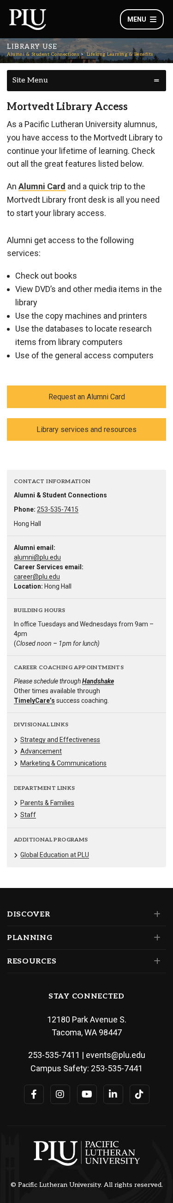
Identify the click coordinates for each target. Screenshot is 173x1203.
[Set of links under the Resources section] (155, 961)
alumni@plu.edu (37, 557)
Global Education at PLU (54, 854)
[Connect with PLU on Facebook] (34, 1094)
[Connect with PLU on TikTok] (139, 1094)
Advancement (41, 751)
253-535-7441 (117, 1068)
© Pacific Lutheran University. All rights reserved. (87, 1185)
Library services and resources (86, 429)
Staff (28, 814)
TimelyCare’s (34, 700)
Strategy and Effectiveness (60, 739)
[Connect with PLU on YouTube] (87, 1094)
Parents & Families (47, 802)
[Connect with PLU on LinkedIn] (113, 1094)
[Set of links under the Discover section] (155, 914)
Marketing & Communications (63, 763)
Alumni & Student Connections (43, 54)
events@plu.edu (115, 1055)
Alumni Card (42, 186)
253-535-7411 (54, 1055)
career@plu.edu (37, 576)
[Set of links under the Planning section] (155, 937)
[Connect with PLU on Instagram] (60, 1094)
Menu (136, 19)
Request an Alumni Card (86, 396)
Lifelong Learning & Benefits (120, 54)
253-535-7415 (57, 509)
